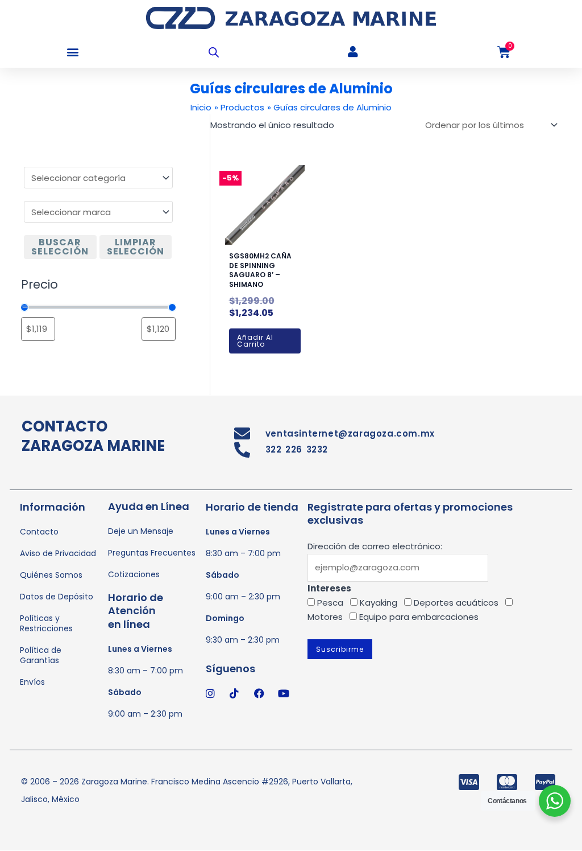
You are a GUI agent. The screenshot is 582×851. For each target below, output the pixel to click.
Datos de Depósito (56, 596)
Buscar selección (60, 247)
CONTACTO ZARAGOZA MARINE (93, 436)
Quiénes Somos (51, 575)
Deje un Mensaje (140, 531)
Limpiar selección (135, 247)
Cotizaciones (134, 574)
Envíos (32, 682)
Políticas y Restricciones (46, 623)
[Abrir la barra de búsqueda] (213, 52)
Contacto (39, 531)
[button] (72, 52)
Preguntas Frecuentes (152, 552)
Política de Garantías (40, 655)
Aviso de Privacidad (58, 553)
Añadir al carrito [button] (255, 340)
